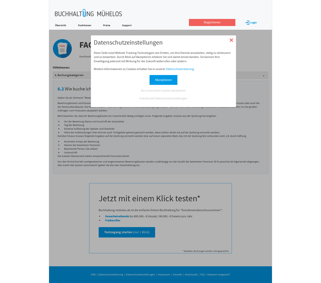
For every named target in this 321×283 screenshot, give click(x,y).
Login (253, 22)
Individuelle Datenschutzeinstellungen (163, 98)
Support (127, 25)
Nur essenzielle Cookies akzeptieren (163, 90)
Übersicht (60, 25)
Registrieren (212, 22)
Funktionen (84, 25)
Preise (106, 25)
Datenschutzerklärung (180, 69)
